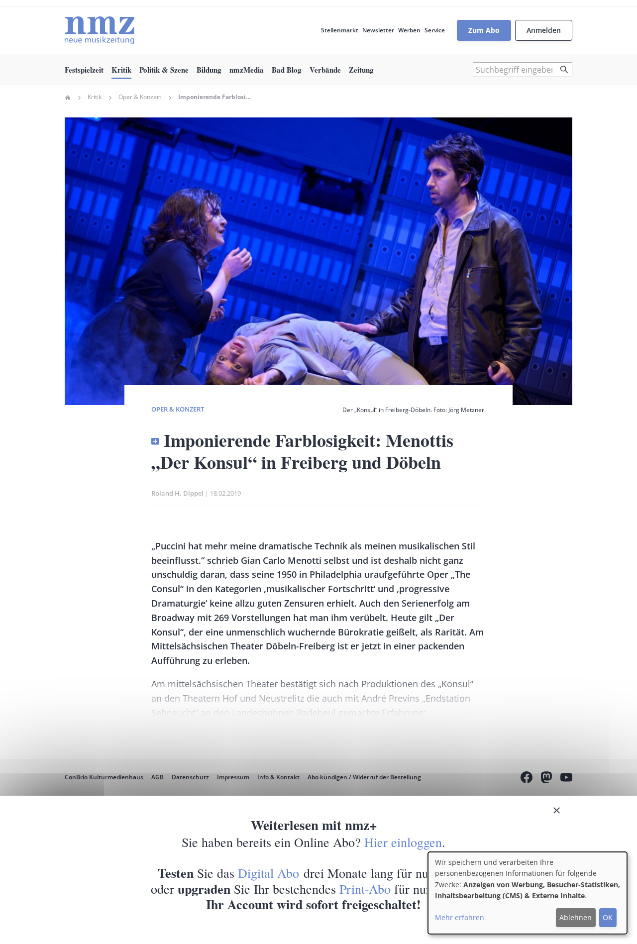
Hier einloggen (403, 842)
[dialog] (527, 893)
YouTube (566, 778)
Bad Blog (287, 69)
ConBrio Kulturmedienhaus (104, 777)
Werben (409, 30)
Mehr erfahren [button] (459, 917)
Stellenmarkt (339, 30)
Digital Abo (268, 872)
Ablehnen (575, 917)
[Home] (99, 30)
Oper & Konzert (139, 97)
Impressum (233, 777)
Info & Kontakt (278, 777)
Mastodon (546, 778)
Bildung (209, 69)
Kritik (121, 69)
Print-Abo (365, 888)
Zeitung (361, 69)
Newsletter (378, 30)
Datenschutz (190, 777)
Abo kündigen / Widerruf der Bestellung (364, 777)
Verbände (325, 69)
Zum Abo (484, 30)
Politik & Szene (164, 69)
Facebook (526, 778)
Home (68, 98)
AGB (157, 777)
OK (608, 917)
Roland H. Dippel (177, 493)
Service (435, 30)
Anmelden (544, 30)
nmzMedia (246, 69)
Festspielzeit (84, 69)
